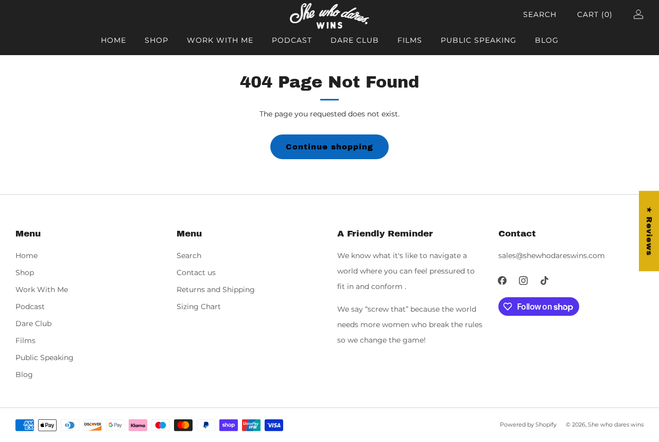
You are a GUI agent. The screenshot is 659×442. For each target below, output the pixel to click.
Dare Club (355, 40)
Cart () (595, 14)
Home (113, 40)
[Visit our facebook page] (502, 280)
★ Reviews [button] (649, 231)
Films (409, 40)
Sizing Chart (199, 306)
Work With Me (220, 40)
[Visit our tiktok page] (544, 280)
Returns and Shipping (216, 289)
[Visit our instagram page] (523, 280)
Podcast (292, 40)
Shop (156, 40)
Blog (547, 40)
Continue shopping (329, 147)
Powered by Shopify (528, 424)
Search (540, 14)
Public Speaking (478, 40)
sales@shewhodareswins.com (551, 255)
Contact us (196, 272)
